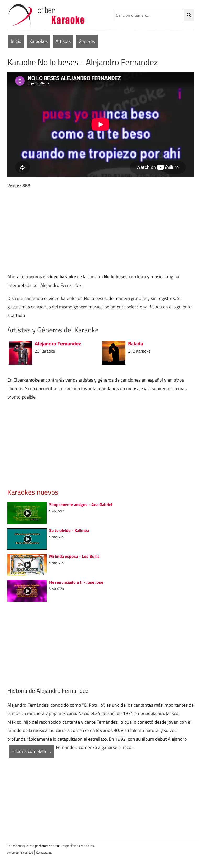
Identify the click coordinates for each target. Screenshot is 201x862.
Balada (155, 306)
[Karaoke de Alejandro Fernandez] (20, 352)
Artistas (63, 41)
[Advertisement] (100, 231)
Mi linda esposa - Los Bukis (74, 556)
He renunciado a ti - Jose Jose (76, 582)
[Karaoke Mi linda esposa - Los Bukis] (27, 564)
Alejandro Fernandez (60, 285)
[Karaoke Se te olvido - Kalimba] (27, 538)
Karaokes (38, 41)
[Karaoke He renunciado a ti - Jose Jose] (27, 590)
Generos (87, 41)
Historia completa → (31, 751)
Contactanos (44, 852)
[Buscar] (189, 15)
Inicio (16, 41)
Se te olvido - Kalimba (69, 530)
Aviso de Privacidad (20, 852)
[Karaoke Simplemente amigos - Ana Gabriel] (27, 512)
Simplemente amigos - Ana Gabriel (80, 504)
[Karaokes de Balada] (113, 352)
